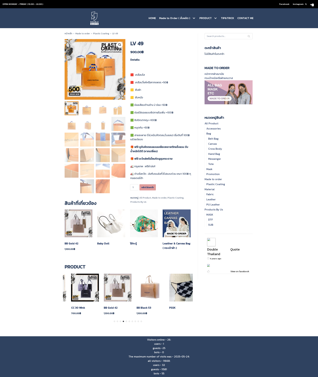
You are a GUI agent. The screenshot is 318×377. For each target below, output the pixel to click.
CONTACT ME (245, 18)
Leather (211, 199)
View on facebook (239, 271)
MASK (209, 215)
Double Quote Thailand (223, 251)
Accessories (213, 128)
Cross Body (215, 149)
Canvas (212, 144)
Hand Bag (214, 154)
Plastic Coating (101, 33)
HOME (152, 18)
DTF (210, 220)
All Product (145, 197)
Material (210, 189)
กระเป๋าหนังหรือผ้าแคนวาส (219, 78)
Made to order (82, 33)
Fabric (210, 194)
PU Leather (213, 204)
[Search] (306, 4)
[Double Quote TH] (94, 18)
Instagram (298, 4)
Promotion (213, 174)
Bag (208, 133)
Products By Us (138, 201)
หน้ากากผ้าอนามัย (214, 74)
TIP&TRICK (227, 18)
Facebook (284, 4)
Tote (211, 164)
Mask (209, 169)
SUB (210, 225)
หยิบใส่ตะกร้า (147, 187)
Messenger (214, 159)
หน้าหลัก (68, 33)
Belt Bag (213, 139)
